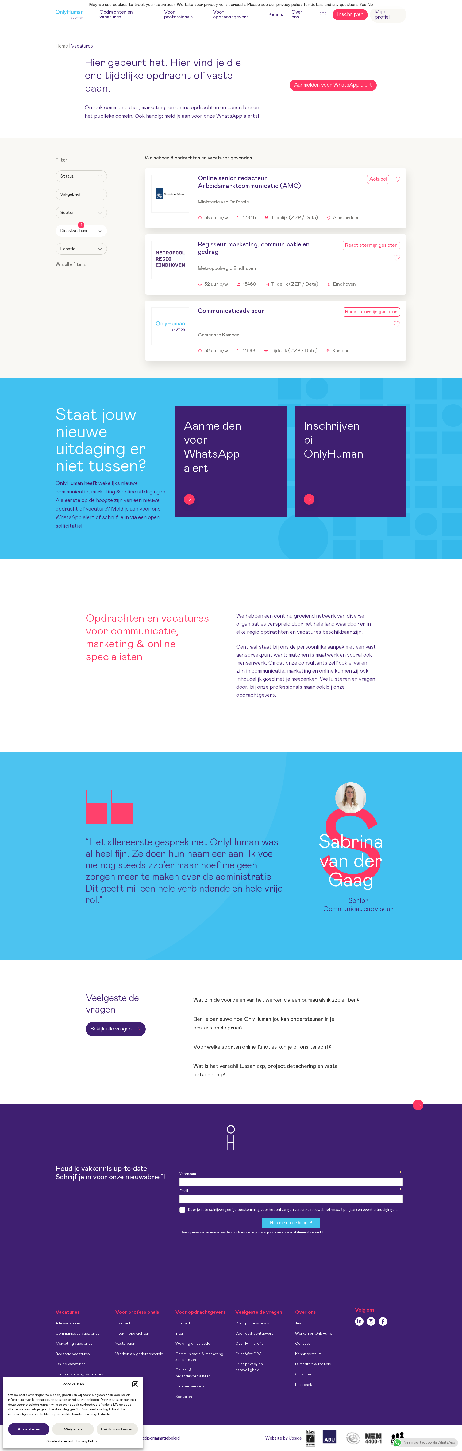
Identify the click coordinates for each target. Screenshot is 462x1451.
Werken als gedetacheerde (139, 1354)
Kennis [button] (275, 14)
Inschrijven (350, 14)
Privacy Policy (86, 1441)
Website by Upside (283, 1438)
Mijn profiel (382, 14)
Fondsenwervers (189, 1386)
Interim (181, 1333)
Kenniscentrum (308, 1354)
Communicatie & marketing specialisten (199, 1357)
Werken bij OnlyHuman (314, 1333)
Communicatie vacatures (77, 1333)
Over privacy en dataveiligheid (249, 1367)
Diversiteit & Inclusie (313, 1364)
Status (67, 176)
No (370, 4)
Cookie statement (60, 1441)
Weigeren (73, 1429)
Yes (362, 4)
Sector (67, 212)
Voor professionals (252, 1323)
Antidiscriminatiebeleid (158, 1438)
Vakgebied (70, 194)
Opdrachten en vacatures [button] (116, 14)
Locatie (67, 249)
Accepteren (29, 1429)
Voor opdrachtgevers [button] (230, 14)
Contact (302, 1344)
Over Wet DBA (248, 1354)
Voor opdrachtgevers (254, 1333)
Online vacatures (71, 1364)
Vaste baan (125, 1344)
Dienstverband (74, 229)
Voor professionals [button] (178, 14)
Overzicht (124, 1323)
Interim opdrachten (132, 1333)
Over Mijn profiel (249, 1344)
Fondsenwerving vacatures (79, 1374)
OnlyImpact (305, 1374)
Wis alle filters (71, 264)
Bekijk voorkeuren (117, 1429)
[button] (135, 1384)
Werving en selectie (192, 1344)
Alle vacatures (68, 1323)
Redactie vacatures (73, 1354)
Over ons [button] (297, 14)
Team (299, 1323)
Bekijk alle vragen (111, 1029)
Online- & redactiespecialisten (193, 1373)
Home (62, 46)
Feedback (303, 1385)
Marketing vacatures (74, 1344)
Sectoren (183, 1397)
